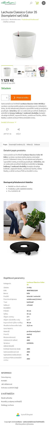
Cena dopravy (6, 377)
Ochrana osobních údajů (9, 388)
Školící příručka (6, 398)
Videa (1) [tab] (30, 144)
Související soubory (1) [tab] (17, 144)
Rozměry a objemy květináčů (11, 402)
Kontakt (4, 381)
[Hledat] (31, 3)
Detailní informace (7, 122)
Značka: (9, 22)
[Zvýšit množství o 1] (9, 96)
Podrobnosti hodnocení (30, 19)
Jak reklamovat (6, 384)
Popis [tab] (5, 144)
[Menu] (43, 3)
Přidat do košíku (22, 98)
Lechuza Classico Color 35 (35, 283)
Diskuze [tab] (37, 144)
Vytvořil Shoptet (27, 414)
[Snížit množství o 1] (9, 99)
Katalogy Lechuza (7, 405)
